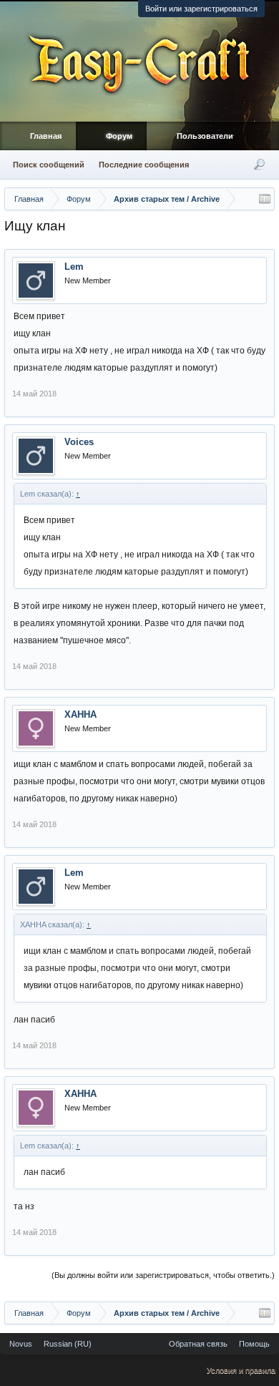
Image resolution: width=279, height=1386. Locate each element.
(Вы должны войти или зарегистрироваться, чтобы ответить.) (163, 1275)
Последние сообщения (144, 164)
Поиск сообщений (48, 164)
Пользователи (205, 136)
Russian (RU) (68, 1343)
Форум (119, 136)
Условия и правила (241, 1370)
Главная (46, 136)
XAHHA (80, 714)
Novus (20, 1343)
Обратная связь (198, 1343)
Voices (79, 441)
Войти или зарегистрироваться (201, 8)
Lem (74, 266)
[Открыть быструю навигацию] (264, 199)
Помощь (254, 1343)
